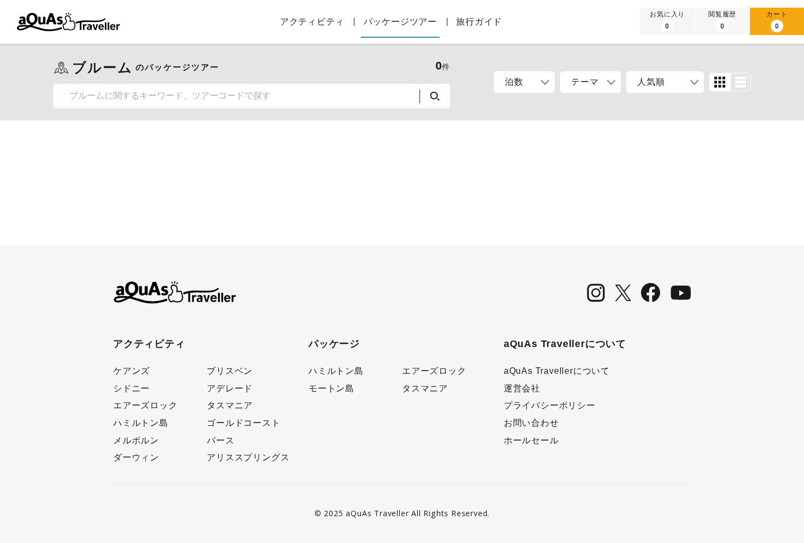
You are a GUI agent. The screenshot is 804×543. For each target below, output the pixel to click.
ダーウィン (136, 457)
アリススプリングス (248, 457)
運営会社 (522, 388)
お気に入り (667, 20)
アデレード (230, 388)
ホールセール (531, 440)
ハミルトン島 (140, 423)
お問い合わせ (531, 423)
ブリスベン (230, 371)
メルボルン (136, 440)
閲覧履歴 (722, 20)
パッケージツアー (400, 21)
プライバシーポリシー (550, 405)
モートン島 (331, 388)
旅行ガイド (479, 21)
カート (776, 20)
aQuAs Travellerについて (557, 371)
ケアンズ (131, 371)
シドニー (131, 388)
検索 (435, 96)
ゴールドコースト (243, 423)
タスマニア (230, 405)
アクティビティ (312, 21)
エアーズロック (145, 405)
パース (220, 440)
